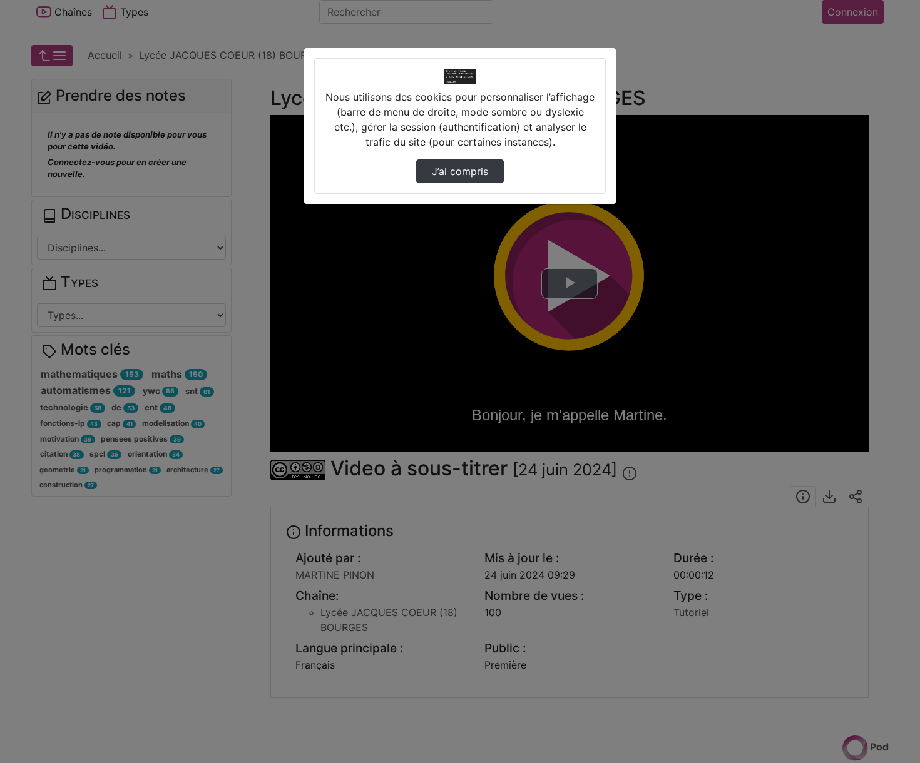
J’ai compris (460, 171)
